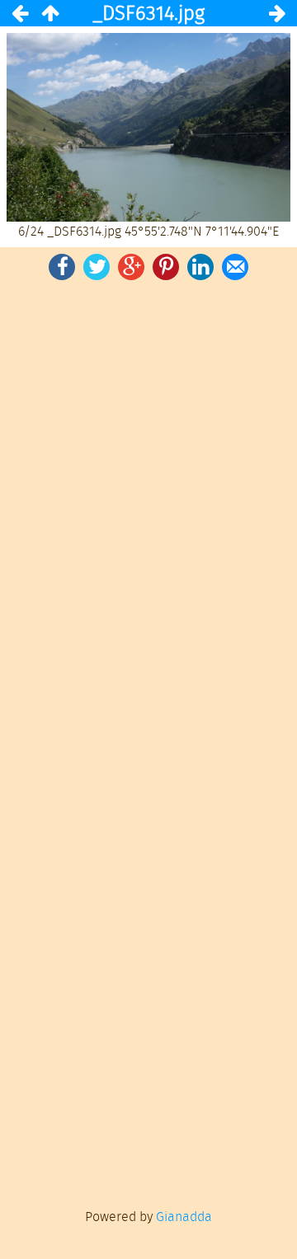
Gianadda (184, 1216)
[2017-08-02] (49, 13)
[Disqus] (148, 512)
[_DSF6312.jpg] (20, 13)
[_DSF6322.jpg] (277, 13)
